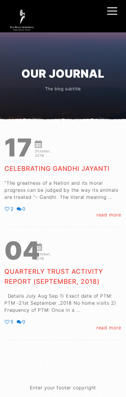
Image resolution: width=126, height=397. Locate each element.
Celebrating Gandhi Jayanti (57, 168)
